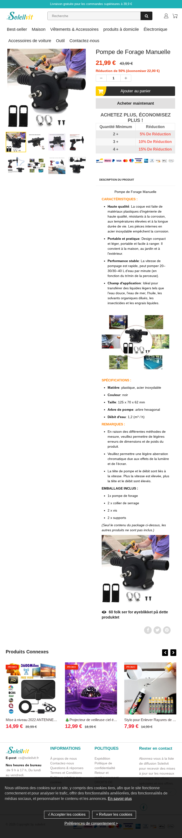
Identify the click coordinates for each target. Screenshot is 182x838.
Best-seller (17, 29)
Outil (60, 40)
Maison (39, 29)
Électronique (155, 29)
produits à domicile (121, 29)
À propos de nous (63, 758)
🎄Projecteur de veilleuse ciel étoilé (92, 720)
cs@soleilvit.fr (28, 758)
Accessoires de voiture (29, 40)
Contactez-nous (84, 40)
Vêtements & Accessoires (74, 29)
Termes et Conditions (66, 773)
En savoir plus (120, 799)
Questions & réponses (66, 768)
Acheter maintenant (135, 103)
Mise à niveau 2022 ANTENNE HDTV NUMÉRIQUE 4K (49, 720)
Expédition (102, 758)
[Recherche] (146, 16)
